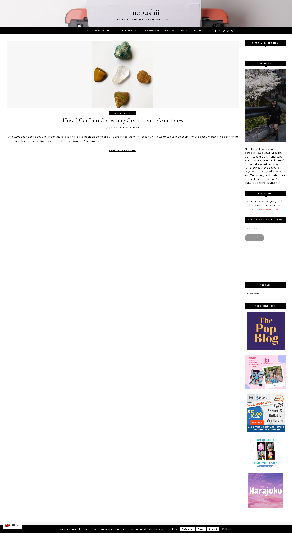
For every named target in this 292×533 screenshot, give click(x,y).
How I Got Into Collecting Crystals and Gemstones (123, 120)
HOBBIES (116, 113)
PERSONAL (170, 30)
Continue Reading (122, 150)
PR (182, 30)
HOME (86, 30)
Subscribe (254, 237)
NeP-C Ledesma (131, 127)
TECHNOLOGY (148, 30)
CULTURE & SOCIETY (125, 30)
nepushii (146, 12)
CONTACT (198, 30)
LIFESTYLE (100, 30)
